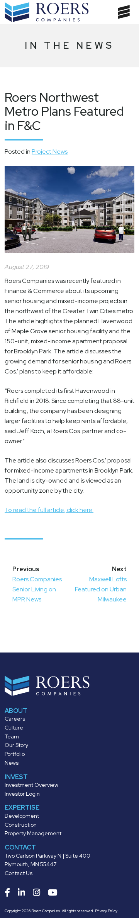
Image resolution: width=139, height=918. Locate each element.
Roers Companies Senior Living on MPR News (37, 589)
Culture (14, 727)
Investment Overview (31, 784)
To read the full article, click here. (49, 510)
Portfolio (15, 753)
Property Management (33, 833)
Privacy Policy (106, 910)
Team (12, 736)
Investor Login (22, 793)
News (12, 762)
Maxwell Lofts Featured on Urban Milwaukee (101, 589)
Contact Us (18, 873)
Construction (21, 824)
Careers (15, 718)
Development (22, 815)
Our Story (16, 745)
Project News (50, 151)
